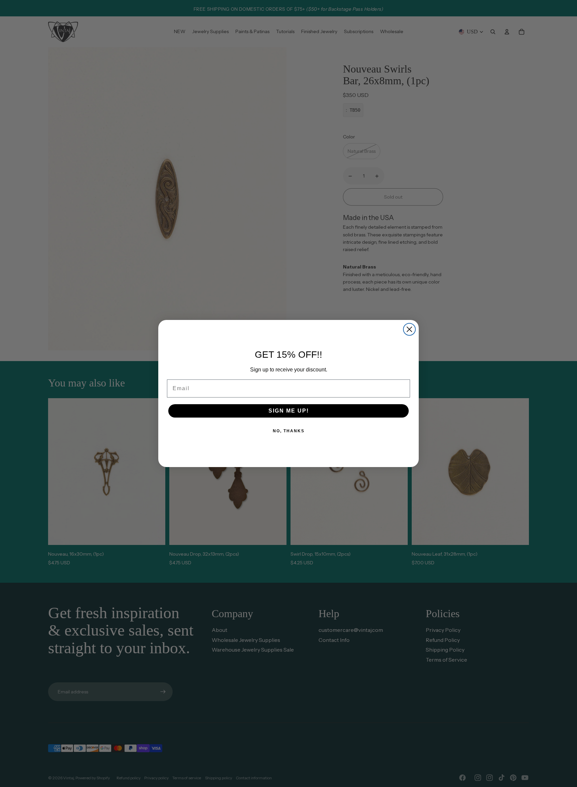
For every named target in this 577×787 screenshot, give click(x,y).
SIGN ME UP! (288, 411)
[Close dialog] (409, 329)
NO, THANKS (289, 431)
